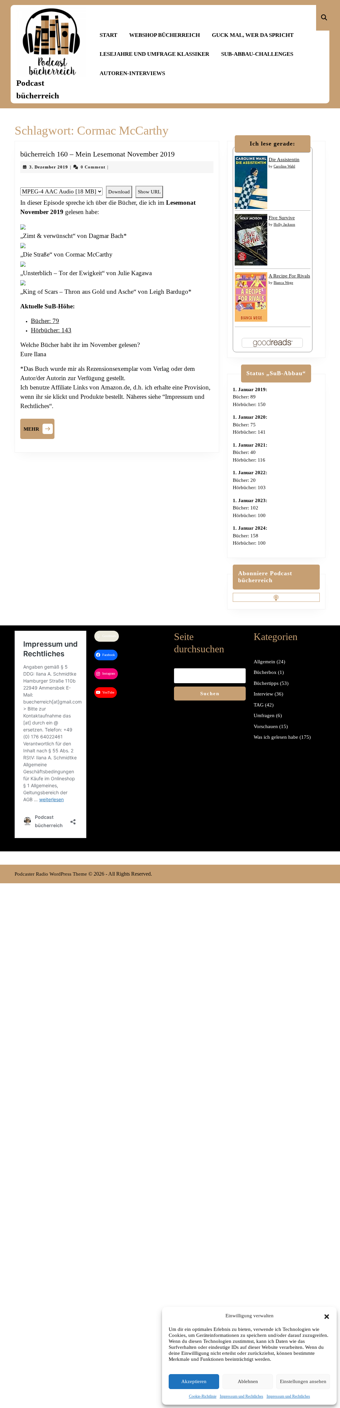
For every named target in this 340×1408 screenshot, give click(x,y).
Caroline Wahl (284, 166)
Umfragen (264, 715)
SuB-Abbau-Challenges (257, 54)
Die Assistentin (284, 159)
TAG (259, 704)
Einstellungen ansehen (303, 1381)
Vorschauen (266, 726)
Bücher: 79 (45, 320)
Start (108, 35)
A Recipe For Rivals (289, 275)
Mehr (39, 428)
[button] (326, 1315)
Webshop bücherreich (164, 35)
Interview (263, 694)
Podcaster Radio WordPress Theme (51, 874)
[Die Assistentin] (251, 182)
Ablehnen (248, 1381)
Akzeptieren (194, 1381)
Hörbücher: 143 (51, 330)
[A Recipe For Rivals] (251, 296)
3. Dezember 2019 (48, 166)
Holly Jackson (284, 224)
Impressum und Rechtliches (241, 1396)
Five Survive (282, 217)
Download (119, 191)
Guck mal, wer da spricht (253, 35)
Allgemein (264, 661)
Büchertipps (266, 683)
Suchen (209, 693)
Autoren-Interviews (132, 73)
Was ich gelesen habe (276, 737)
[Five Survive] (251, 239)
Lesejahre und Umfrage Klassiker (154, 54)
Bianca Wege (283, 282)
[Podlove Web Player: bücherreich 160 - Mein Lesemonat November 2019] (116, 182)
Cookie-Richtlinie (202, 1396)
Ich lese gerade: (272, 143)
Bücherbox (265, 672)
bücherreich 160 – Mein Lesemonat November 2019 (97, 154)
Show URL (149, 191)
